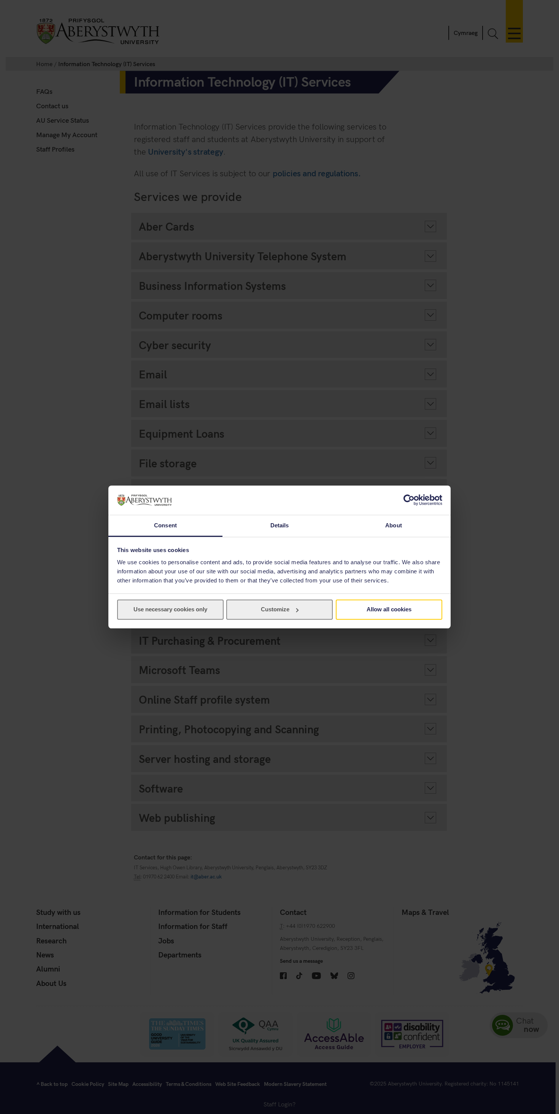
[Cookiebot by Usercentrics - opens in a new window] (409, 500)
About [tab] (393, 525)
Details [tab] (279, 525)
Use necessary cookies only (170, 609)
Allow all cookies (389, 609)
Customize (275, 609)
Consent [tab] (165, 525)
